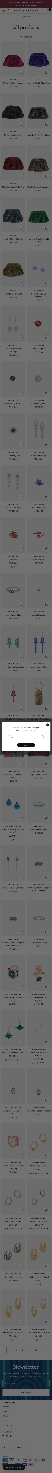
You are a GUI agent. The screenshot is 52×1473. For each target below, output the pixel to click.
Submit (26, 745)
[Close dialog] (47, 724)
